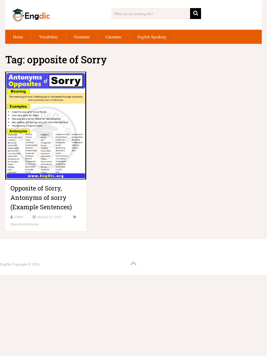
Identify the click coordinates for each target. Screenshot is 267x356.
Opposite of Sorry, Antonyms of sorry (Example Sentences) (41, 197)
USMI (18, 216)
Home (18, 36)
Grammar (82, 36)
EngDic (5, 264)
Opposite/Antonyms (24, 224)
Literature (114, 36)
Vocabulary (48, 36)
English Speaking (151, 36)
